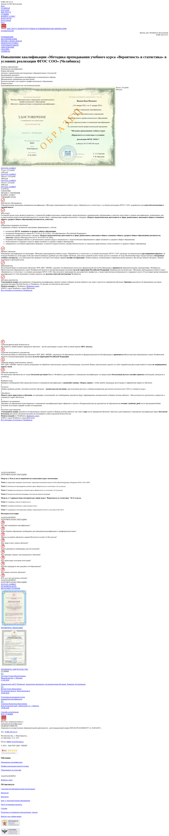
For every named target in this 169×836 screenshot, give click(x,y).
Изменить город (32, 286)
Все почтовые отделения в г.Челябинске (16, 290)
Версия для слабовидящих (11, 816)
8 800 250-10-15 (11, 732)
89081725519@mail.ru (15, 742)
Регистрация (6, 20)
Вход (3, 6)
